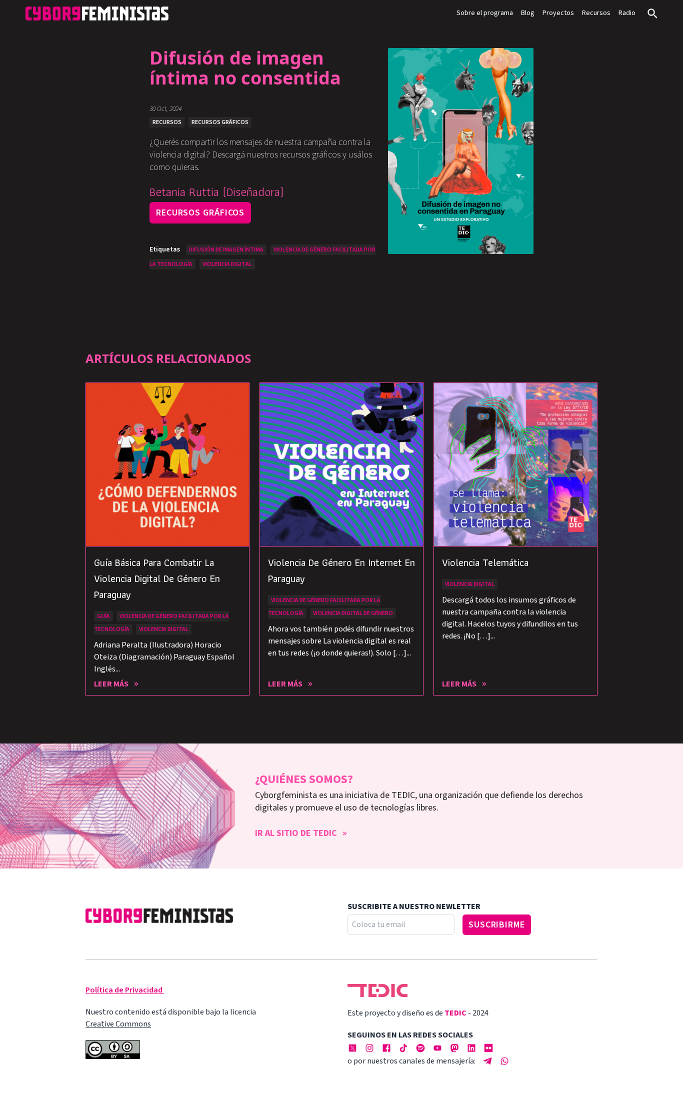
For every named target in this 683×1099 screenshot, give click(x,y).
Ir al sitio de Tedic (296, 833)
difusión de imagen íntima (226, 250)
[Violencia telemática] (515, 464)
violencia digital (227, 264)
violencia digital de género (353, 613)
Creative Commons (118, 1024)
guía (103, 616)
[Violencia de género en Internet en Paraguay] (341, 464)
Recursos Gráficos (220, 122)
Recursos (596, 13)
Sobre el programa (484, 13)
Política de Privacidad (124, 990)
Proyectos (558, 13)
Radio (627, 13)
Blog (527, 13)
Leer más (111, 684)
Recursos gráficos (200, 212)
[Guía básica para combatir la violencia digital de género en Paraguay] (167, 464)
